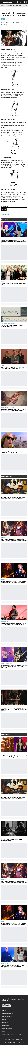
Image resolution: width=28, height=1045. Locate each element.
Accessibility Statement (7, 1028)
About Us (4, 1010)
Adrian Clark (10, 19)
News (3, 19)
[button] (2, 2)
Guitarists (8, 9)
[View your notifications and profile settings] (17, 2)
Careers (3, 1031)
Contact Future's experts (7, 1013)
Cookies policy (5, 1022)
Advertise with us (6, 1025)
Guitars (4, 209)
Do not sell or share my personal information (12, 1034)
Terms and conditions (7, 1016)
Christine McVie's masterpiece (14, 5)
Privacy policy (5, 1019)
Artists (3, 9)
